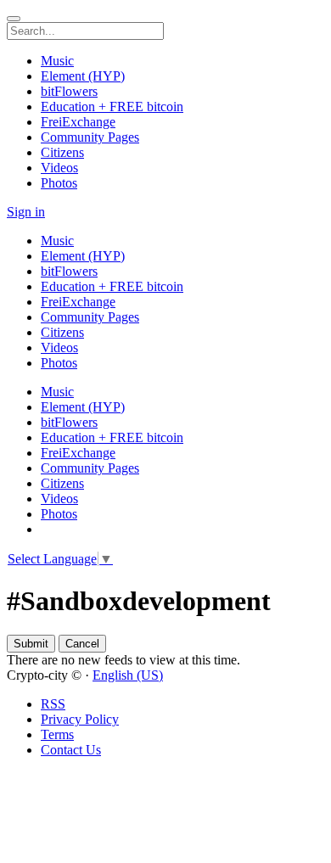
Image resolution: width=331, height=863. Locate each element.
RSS (53, 704)
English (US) (128, 675)
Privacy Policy (80, 719)
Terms (57, 734)
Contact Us (71, 750)
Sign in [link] (26, 212)
